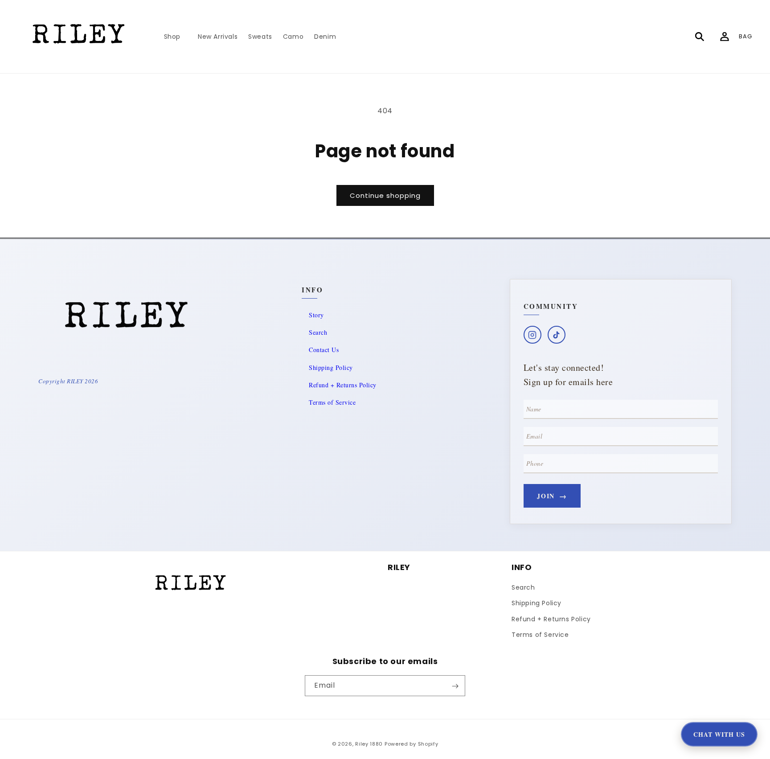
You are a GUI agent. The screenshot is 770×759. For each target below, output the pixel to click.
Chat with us (719, 734)
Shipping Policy (331, 367)
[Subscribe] (455, 686)
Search (318, 332)
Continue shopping (385, 195)
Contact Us (324, 349)
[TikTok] (556, 335)
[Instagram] (532, 335)
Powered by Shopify (411, 743)
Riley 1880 (369, 743)
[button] (175, 36)
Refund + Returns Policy (343, 385)
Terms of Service (332, 402)
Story (316, 315)
